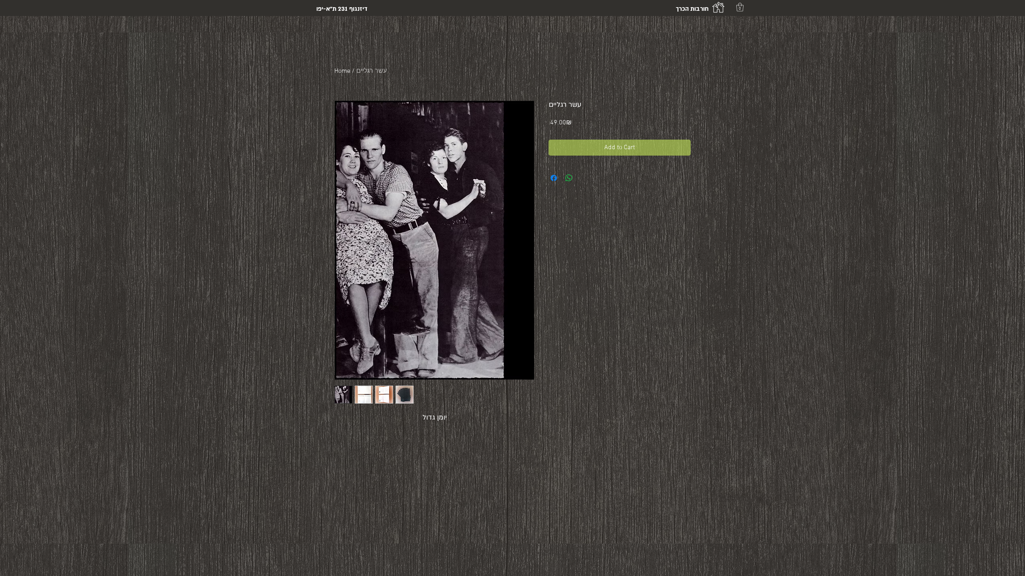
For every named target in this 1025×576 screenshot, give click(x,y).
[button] (740, 7)
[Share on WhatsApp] (569, 178)
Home (342, 71)
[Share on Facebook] (554, 178)
